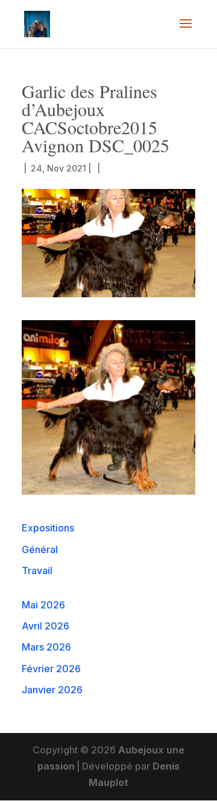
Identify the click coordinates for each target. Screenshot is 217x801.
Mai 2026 (43, 605)
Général (40, 549)
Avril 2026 (45, 626)
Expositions (48, 528)
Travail (37, 570)
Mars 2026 (46, 647)
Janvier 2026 (52, 690)
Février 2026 (51, 669)
